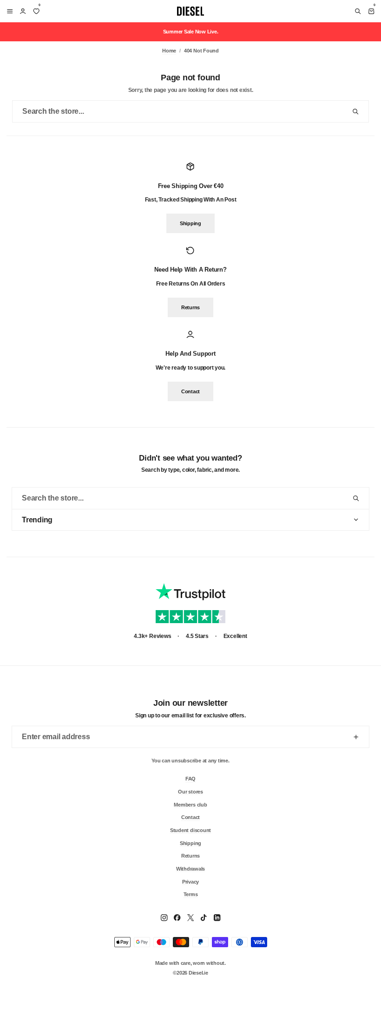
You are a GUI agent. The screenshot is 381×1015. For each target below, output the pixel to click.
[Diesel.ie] (190, 11)
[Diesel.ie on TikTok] (203, 917)
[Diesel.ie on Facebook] (177, 917)
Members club (190, 804)
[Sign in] (22, 11)
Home (169, 50)
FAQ (190, 778)
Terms (191, 894)
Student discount (190, 830)
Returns (190, 307)
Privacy (190, 881)
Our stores (190, 791)
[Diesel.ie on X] (190, 917)
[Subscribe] (356, 737)
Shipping (190, 224)
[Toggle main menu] (8, 11)
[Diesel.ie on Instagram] (164, 917)
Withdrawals (190, 868)
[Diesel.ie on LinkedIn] (216, 917)
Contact (190, 391)
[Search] (357, 11)
